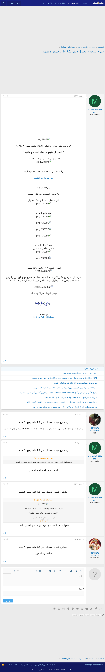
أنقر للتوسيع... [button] (43, 520)
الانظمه (75, 615)
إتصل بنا (52, 664)
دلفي (81, 615)
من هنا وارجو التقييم (43, 177)
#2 (4, 414)
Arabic (87, 664)
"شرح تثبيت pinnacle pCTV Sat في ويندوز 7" (79, 373)
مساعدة (16, 664)
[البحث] (3, 3)
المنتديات (74, 3)
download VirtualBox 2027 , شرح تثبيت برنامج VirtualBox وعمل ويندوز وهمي (64, 378)
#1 (4, 96)
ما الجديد (61, 3)
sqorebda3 (97, 664)
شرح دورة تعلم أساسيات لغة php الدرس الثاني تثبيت (75, 383)
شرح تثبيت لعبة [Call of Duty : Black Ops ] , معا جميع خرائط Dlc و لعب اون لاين (64, 407)
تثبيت (87, 615)
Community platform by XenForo (52, 670)
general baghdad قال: (45, 458)
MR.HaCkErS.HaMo (43, 317)
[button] (68, 3)
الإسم (82, 588)
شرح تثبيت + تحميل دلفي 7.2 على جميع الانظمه (73, 51)
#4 (4, 484)
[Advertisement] (52, 25)
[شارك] (7, 96)
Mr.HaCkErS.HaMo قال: (44, 500)
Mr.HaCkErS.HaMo (95, 110)
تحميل (98, 615)
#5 (4, 539)
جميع (92, 615)
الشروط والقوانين (41, 664)
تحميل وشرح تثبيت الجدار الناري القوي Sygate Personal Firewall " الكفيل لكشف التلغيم (61, 402)
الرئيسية (85, 3)
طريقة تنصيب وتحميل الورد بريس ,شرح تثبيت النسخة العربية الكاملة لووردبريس (65, 387)
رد (3, 360)
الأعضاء (49, 3)
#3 (4, 443)
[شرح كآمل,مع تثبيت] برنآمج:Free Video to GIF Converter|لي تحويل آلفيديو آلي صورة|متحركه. (58, 392)
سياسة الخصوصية (27, 664)
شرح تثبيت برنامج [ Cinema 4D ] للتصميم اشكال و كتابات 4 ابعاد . (70, 397)
